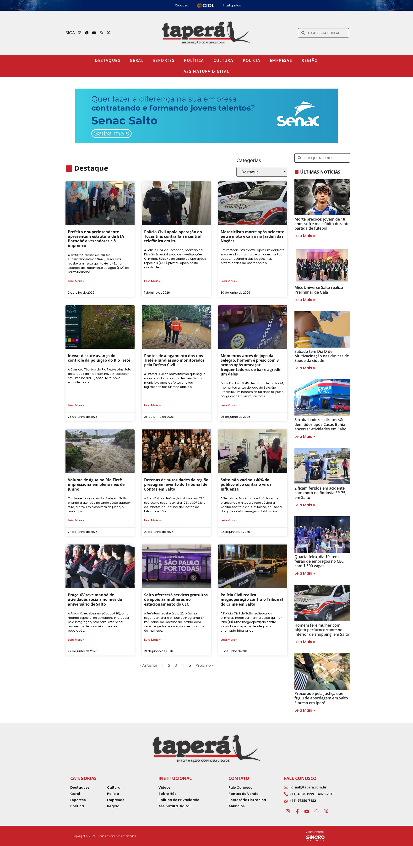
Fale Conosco (300, 778)
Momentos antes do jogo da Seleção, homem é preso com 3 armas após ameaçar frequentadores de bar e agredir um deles (251, 365)
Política (194, 60)
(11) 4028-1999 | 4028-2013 (312, 794)
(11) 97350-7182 (303, 800)
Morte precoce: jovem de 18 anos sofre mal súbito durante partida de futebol (321, 224)
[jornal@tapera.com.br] (286, 787)
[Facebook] (87, 32)
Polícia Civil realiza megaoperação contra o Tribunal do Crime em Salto (252, 599)
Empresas (281, 60)
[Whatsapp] (101, 32)
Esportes (163, 60)
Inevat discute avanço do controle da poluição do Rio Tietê (99, 358)
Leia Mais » (76, 281)
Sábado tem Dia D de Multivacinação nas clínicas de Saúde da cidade (321, 356)
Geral (137, 60)
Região (310, 60)
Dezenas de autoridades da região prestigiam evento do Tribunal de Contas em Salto (176, 484)
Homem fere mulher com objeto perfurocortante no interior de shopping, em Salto (321, 630)
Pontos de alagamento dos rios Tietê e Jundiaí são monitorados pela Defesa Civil (174, 360)
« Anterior (149, 665)
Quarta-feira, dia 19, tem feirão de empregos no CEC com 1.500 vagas (319, 561)
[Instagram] (79, 32)
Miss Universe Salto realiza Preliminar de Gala (318, 290)
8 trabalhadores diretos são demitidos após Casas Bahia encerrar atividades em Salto (320, 424)
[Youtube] (94, 32)
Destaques (107, 60)
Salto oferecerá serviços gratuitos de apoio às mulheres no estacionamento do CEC (176, 599)
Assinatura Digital (206, 71)
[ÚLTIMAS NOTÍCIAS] (296, 172)
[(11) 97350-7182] (286, 800)
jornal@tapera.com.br (308, 787)
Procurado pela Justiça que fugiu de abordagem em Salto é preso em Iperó (321, 698)
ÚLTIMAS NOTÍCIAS (320, 172)
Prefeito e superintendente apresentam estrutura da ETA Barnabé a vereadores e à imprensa (96, 238)
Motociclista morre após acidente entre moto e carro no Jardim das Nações (252, 236)
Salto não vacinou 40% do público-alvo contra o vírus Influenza (246, 484)
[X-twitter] (108, 32)
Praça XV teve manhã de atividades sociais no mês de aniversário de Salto (95, 599)
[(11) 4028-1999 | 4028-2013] (286, 794)
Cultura (223, 60)
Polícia (251, 60)
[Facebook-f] (297, 811)
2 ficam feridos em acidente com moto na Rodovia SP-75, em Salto (320, 493)
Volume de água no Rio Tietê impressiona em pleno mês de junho (96, 484)
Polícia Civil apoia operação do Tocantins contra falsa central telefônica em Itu (173, 236)
